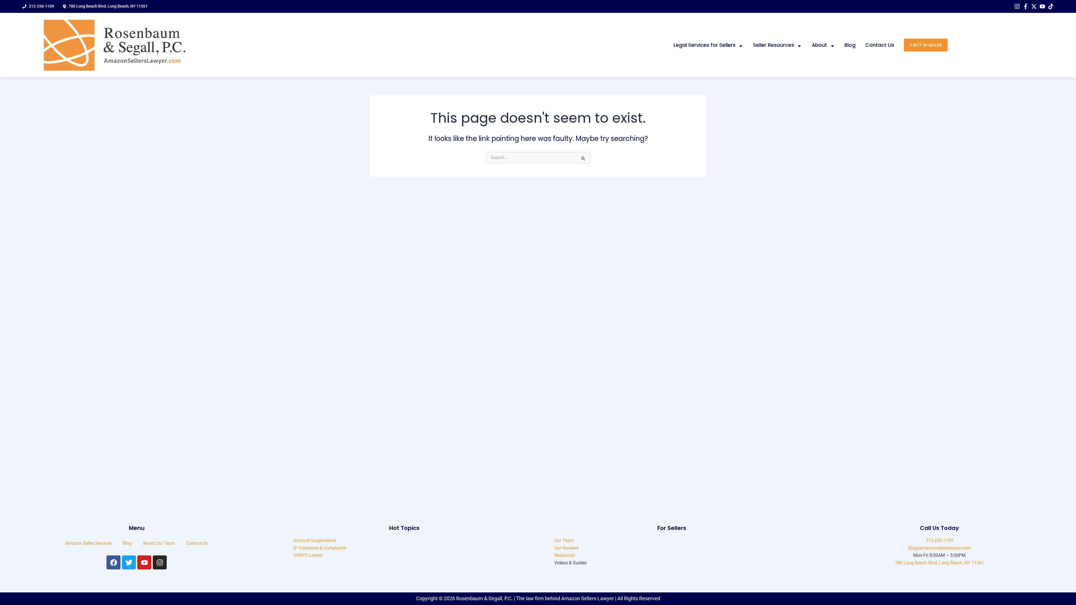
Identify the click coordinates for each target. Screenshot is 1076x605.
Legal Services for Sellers (705, 45)
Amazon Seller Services (88, 543)
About (819, 45)
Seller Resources (773, 45)
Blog (850, 45)
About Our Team (159, 543)
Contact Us (879, 45)
